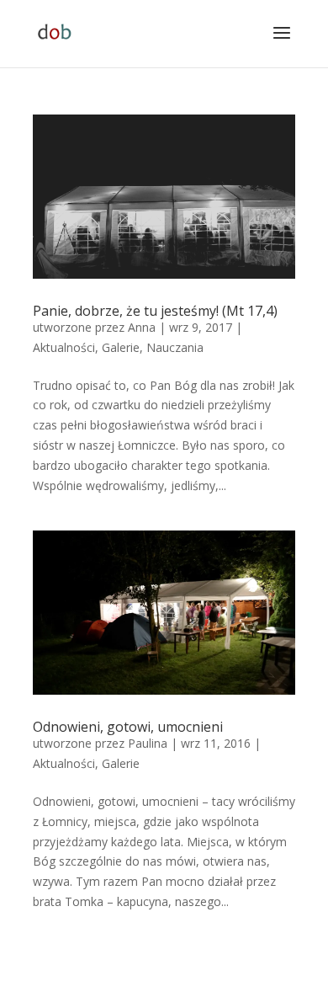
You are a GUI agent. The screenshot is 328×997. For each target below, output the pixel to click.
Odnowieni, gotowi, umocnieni (128, 726)
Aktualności (64, 347)
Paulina (147, 743)
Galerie (121, 347)
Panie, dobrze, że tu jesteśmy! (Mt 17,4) (155, 310)
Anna (142, 327)
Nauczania (175, 347)
